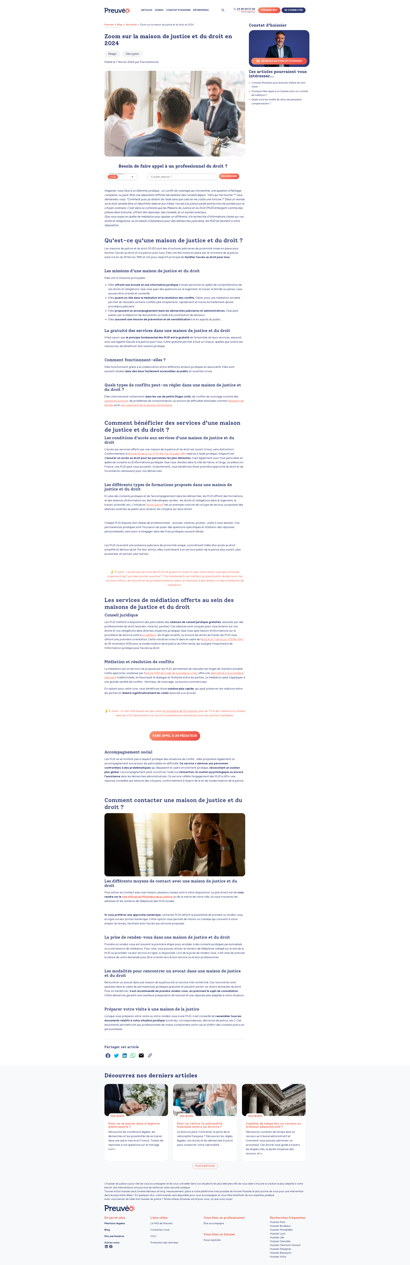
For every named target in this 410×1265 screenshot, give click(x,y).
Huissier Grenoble (280, 1241)
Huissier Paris (277, 1222)
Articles (146, 10)
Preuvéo (109, 24)
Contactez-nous (160, 1229)
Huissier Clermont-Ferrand (285, 1245)
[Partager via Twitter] (117, 1055)
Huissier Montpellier (281, 1229)
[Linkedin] (106, 1246)
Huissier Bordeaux (280, 1225)
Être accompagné (214, 1223)
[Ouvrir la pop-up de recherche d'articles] (223, 10)
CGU (153, 1236)
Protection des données (164, 1242)
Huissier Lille (277, 1237)
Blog (120, 24)
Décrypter (132, 54)
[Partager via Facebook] (108, 1055)
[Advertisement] (279, 131)
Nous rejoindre (212, 1239)
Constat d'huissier (178, 10)
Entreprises (201, 10)
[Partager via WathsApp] (133, 1055)
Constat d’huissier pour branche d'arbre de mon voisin (278, 84)
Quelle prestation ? (117, 174)
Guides (159, 10)
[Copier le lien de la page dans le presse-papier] (150, 1055)
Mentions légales (114, 1223)
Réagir (112, 54)
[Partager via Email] (142, 1055)
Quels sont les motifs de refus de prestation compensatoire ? (276, 101)
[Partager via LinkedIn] (125, 1055)
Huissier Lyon (278, 1233)
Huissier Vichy (278, 1256)
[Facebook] (111, 1246)
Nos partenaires (114, 1236)
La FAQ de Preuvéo (161, 1223)
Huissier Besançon (280, 1252)
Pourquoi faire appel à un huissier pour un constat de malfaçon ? (279, 93)
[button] (121, 177)
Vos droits (131, 24)
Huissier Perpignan (280, 1248)
